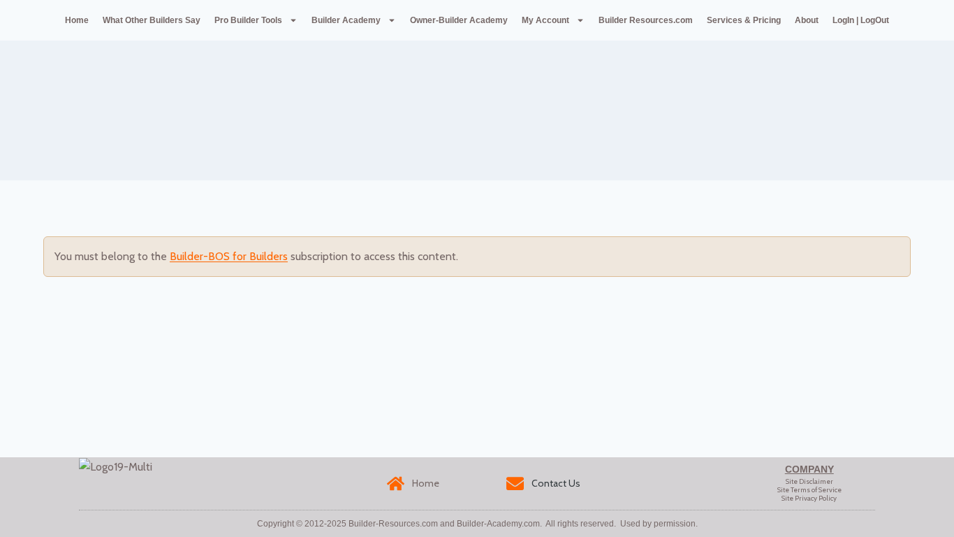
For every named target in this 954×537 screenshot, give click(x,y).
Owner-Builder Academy (459, 20)
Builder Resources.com (646, 20)
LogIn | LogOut (860, 20)
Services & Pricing (744, 20)
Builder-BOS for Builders (229, 256)
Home (77, 20)
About (807, 20)
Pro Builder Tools (248, 20)
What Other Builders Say (151, 20)
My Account (545, 20)
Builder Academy (346, 20)
